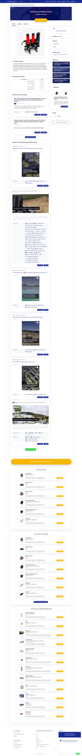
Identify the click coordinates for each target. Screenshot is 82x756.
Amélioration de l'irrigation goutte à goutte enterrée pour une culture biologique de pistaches (30, 340)
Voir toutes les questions (30, 137)
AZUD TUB (28, 252)
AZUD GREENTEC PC (42, 233)
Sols (37, 736)
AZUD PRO (37, 231)
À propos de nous (16, 732)
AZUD (13, 146)
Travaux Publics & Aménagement (42, 744)
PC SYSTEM (43, 250)
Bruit (37, 737)
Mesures (37, 742)
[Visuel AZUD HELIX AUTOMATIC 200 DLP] (30, 42)
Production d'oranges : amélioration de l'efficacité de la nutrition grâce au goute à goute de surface (30, 171)
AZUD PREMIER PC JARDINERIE (32, 227)
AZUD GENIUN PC (39, 148)
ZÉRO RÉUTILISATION (39, 248)
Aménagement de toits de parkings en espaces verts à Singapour (30, 386)
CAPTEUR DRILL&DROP (30, 248)
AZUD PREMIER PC (30, 225)
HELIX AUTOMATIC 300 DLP (40, 223)
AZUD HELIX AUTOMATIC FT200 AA (32, 254)
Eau (37, 734)
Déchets (37, 739)
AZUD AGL (39, 252)
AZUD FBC (37, 244)
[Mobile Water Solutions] (43, 433)
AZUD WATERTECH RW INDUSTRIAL (32, 260)
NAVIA (41, 254)
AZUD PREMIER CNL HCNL (39, 225)
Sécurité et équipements (41, 746)
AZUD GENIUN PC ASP (30, 231)
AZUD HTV (33, 252)
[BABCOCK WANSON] (26, 433)
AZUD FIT (28, 246)
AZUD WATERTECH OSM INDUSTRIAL (32, 262)
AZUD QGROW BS (39, 235)
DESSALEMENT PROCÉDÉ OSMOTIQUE (33, 250)
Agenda (68, 1)
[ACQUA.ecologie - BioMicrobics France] (41, 433)
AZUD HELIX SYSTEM (30, 223)
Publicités (15, 742)
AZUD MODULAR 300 (30, 244)
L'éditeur (15, 736)
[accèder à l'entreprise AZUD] (37, 154)
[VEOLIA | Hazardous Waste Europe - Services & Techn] (38, 433)
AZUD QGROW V (29, 237)
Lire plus (34, 108)
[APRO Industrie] (27, 433)
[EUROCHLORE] (31, 433)
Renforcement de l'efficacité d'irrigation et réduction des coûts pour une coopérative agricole (30, 296)
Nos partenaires (16, 747)
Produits (63, 1)
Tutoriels (59, 1)
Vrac (37, 747)
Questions (48, 1)
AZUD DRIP (35, 233)
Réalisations (53, 1)
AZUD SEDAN (43, 231)
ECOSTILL (28, 437)
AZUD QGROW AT (31, 148)
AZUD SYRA (41, 246)
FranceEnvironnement (11, 1)
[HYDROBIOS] (29, 433)
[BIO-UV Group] (36, 433)
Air (36, 732)
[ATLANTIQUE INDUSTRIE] (32, 433)
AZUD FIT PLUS (43, 244)
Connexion (73, 1)
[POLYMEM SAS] (34, 433)
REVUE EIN (16, 402)
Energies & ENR (39, 741)
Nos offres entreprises (17, 744)
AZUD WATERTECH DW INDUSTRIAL (32, 258)
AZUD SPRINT (29, 233)
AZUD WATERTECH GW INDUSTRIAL (32, 256)
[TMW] (39, 433)
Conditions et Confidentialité (19, 734)
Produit (13, 24)
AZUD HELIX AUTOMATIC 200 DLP (20, 148)
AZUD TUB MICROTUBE (30, 235)
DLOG (46, 246)
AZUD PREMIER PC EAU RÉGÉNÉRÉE (32, 229)
